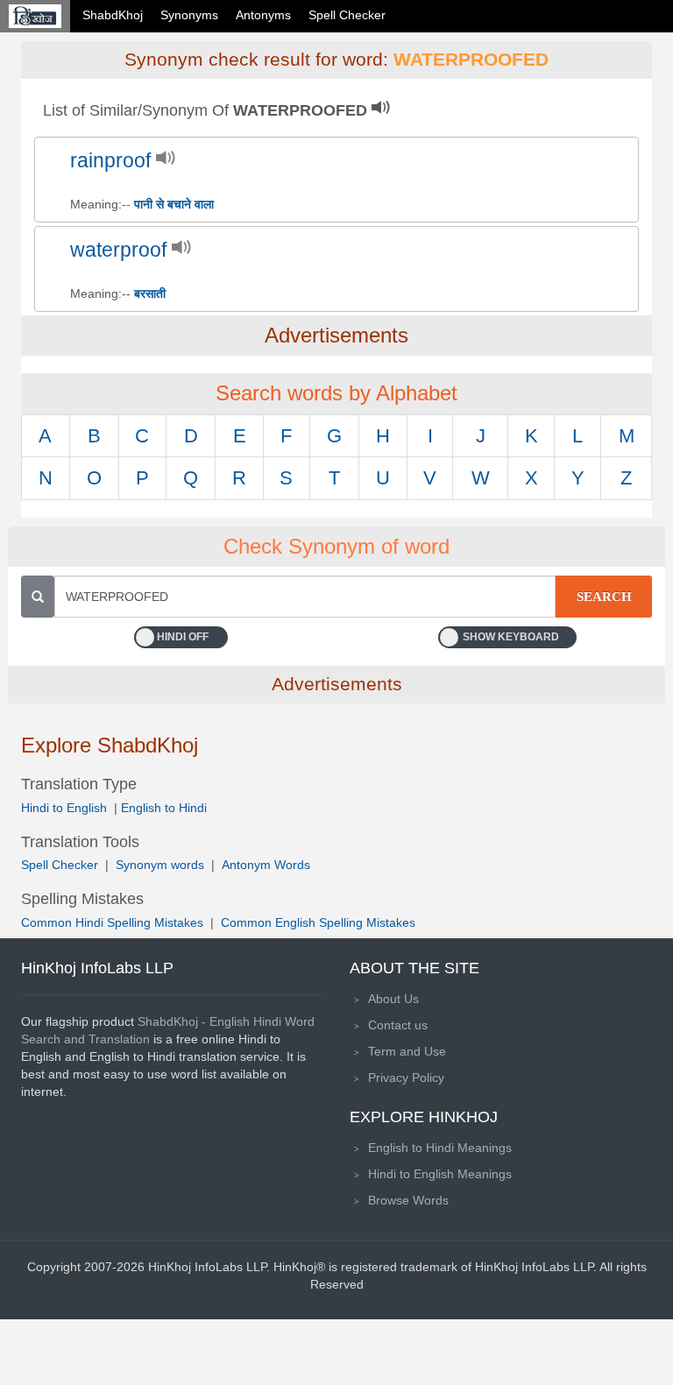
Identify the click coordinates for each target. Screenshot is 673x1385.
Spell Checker (347, 15)
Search (604, 597)
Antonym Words (266, 865)
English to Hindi (164, 808)
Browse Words (408, 1200)
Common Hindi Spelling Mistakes (112, 922)
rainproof (110, 161)
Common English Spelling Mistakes (318, 922)
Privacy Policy (406, 1078)
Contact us (398, 1025)
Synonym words (160, 865)
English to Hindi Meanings (440, 1148)
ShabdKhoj (112, 15)
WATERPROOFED (471, 59)
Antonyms (263, 15)
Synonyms (189, 15)
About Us (393, 999)
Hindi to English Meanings (440, 1174)
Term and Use (407, 1051)
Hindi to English (65, 808)
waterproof (118, 250)
